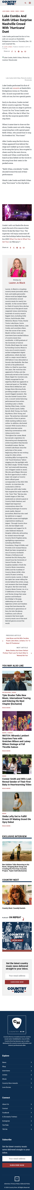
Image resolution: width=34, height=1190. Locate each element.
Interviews (6, 692)
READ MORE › (7, 708)
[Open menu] (30, 3)
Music (12, 11)
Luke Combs (5, 11)
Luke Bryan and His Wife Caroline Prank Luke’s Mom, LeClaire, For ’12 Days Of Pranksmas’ (18, 640)
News (17, 11)
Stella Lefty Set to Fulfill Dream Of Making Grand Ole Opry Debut (16, 819)
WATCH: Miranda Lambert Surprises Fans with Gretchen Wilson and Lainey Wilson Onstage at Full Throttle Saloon (16, 741)
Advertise (7, 1184)
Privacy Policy (15, 1184)
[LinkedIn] (21, 51)
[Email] (25, 51)
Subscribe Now (17, 982)
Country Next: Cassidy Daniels (13, 908)
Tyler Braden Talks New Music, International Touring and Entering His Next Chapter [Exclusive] (16, 699)
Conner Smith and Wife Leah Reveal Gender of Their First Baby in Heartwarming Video (16, 782)
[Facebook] (12, 51)
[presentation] (17, 681)
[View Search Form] (25, 2)
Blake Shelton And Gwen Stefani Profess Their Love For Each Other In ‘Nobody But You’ (15, 653)
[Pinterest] (18, 51)
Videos (22, 11)
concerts (16, 88)
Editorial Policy (25, 1184)
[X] (15, 51)
